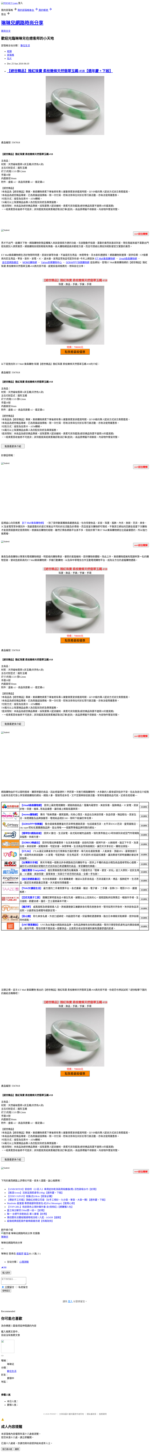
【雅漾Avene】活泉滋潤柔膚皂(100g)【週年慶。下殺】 (35, 1192)
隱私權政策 (91, 1414)
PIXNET (53, 1414)
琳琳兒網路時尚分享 (22, 22)
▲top (3, 1267)
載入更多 (6, 1273)
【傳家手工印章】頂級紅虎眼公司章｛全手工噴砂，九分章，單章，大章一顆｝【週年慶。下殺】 (57, 1200)
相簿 (9, 51)
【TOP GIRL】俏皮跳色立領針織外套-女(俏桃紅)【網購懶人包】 (40, 1207)
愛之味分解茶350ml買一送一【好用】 (26, 1210)
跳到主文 (6, 31)
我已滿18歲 (7, 1449)
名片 (9, 58)
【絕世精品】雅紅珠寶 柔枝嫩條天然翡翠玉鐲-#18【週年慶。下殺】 (60, 71)
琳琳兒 (4, 1237)
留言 (26, 1253)
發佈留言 (6, 1291)
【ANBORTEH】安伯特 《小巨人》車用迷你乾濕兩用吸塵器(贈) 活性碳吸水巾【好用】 (52, 1189)
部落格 (10, 55)
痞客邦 (19, 1253)
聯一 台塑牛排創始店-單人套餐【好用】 (27, 1214)
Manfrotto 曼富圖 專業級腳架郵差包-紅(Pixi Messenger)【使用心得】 (41, 1203)
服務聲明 (103, 1414)
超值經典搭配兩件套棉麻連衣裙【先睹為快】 (30, 1221)
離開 (17, 1449)
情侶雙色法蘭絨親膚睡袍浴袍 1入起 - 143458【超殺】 (34, 1217)
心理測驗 (24, 1262)
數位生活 (25, 45)
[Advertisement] (75, 494)
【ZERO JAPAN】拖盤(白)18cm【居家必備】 (30, 1196)
